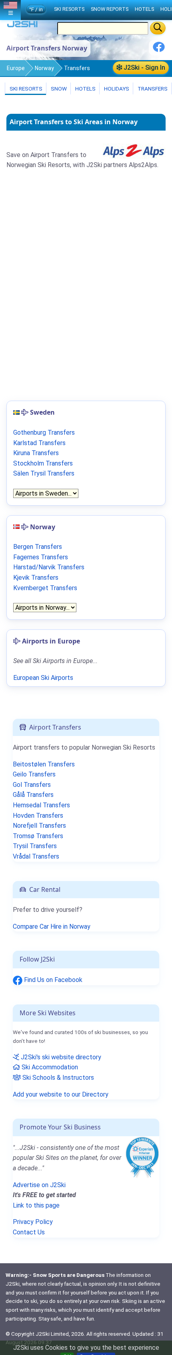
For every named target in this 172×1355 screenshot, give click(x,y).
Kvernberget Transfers (45, 588)
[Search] (158, 28)
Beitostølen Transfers (44, 764)
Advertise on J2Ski (39, 1185)
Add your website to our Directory (60, 1094)
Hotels (85, 88)
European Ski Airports (43, 678)
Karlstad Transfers (39, 443)
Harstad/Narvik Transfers (48, 567)
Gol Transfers (32, 784)
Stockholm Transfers (43, 463)
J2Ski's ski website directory (60, 1057)
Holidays (116, 88)
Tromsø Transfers (38, 836)
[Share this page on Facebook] (159, 49)
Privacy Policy (33, 1222)
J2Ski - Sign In (143, 67)
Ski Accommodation (49, 1067)
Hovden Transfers (38, 815)
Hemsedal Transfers (41, 805)
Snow (58, 88)
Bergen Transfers (37, 546)
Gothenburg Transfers (44, 432)
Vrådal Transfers (36, 856)
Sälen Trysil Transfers (43, 473)
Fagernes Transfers (40, 557)
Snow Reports (109, 9)
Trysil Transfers (35, 846)
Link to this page (36, 1205)
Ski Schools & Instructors (57, 1077)
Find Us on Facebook (52, 980)
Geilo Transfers (34, 774)
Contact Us (29, 1232)
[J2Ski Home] (22, 26)
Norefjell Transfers (39, 825)
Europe (16, 68)
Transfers (152, 88)
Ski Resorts (25, 88)
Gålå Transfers (33, 794)
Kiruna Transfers (36, 453)
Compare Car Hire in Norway (51, 926)
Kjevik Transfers (35, 577)
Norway (44, 68)
